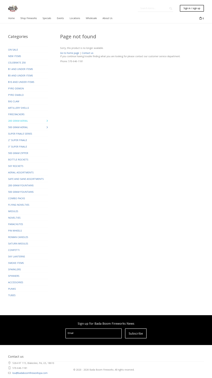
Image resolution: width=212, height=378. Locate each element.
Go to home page (69, 53)
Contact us (87, 53)
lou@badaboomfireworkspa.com (30, 373)
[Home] (13, 8)
